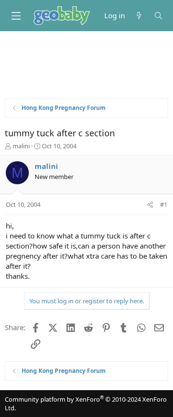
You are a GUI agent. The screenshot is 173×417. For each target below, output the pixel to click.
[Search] (158, 15)
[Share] (150, 204)
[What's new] (139, 15)
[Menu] (15, 16)
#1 (163, 204)
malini (21, 146)
